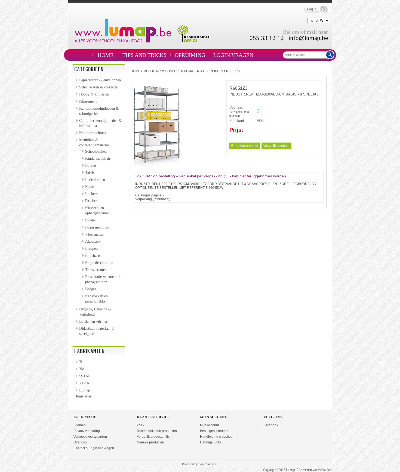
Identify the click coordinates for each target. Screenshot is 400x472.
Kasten (90, 186)
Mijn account (209, 425)
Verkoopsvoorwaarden (90, 437)
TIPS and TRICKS (144, 55)
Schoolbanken (96, 151)
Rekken (91, 201)
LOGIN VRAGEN (233, 55)
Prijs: (236, 130)
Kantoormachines (92, 133)
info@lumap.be (308, 38)
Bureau (90, 165)
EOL (260, 121)
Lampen (91, 248)
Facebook (270, 425)
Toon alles (83, 396)
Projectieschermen (99, 262)
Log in (311, 9)
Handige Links (210, 442)
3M (81, 369)
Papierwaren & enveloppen (100, 80)
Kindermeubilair (97, 158)
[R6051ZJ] (157, 166)
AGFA (84, 383)
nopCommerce (208, 464)
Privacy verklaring (86, 431)
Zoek (140, 425)
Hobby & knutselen (94, 94)
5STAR (85, 376)
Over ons (80, 442)
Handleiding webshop (216, 437)
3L (81, 362)
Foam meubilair (97, 227)
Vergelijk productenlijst (153, 437)
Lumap (84, 390)
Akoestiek (92, 241)
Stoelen (91, 220)
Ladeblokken (95, 179)
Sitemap (79, 425)
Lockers (91, 194)
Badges (90, 289)
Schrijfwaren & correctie (98, 87)
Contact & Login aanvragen (93, 448)
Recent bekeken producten (157, 431)
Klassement (88, 101)
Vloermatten (94, 234)
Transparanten (96, 269)
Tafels (89, 172)
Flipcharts (92, 255)
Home (105, 55)
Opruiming (190, 55)
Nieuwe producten (150, 442)
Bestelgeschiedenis (214, 431)
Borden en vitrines (93, 321)
